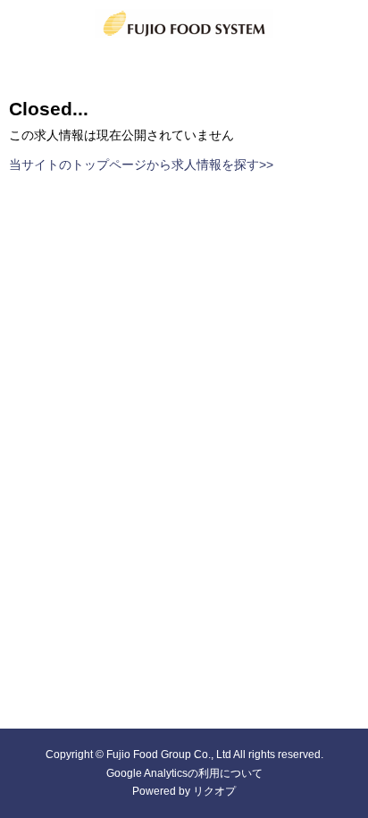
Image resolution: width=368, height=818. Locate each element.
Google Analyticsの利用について (184, 773)
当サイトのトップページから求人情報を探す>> (141, 164)
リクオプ (214, 791)
